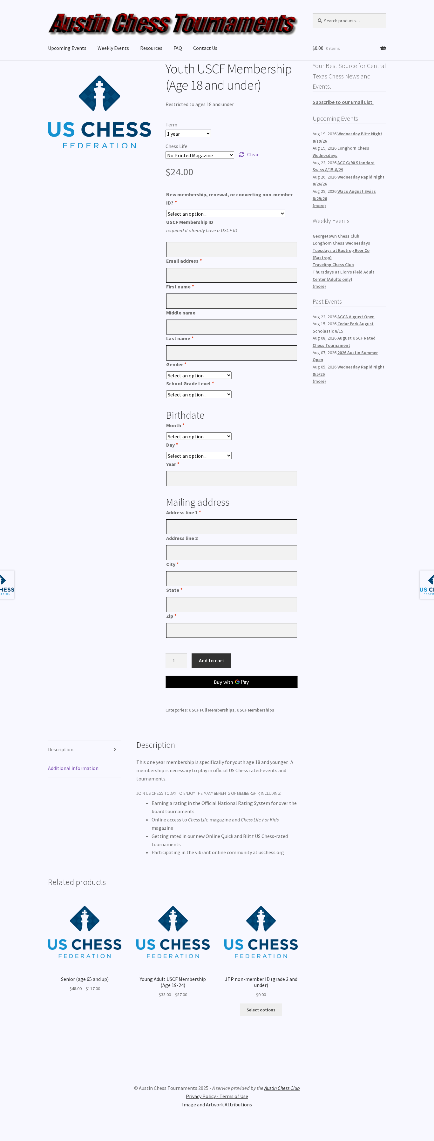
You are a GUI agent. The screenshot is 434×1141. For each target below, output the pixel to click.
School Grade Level (190, 383)
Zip (171, 616)
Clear (253, 154)
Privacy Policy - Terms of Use (217, 1096)
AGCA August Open (356, 317)
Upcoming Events (67, 48)
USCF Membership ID (189, 222)
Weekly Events (113, 48)
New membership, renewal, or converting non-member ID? (229, 198)
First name (179, 286)
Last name (179, 338)
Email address (183, 261)
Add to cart (211, 660)
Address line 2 (182, 538)
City (172, 564)
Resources (151, 48)
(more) (319, 205)
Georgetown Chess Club (336, 236)
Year (172, 464)
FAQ (177, 48)
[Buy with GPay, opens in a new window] (232, 682)
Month (175, 425)
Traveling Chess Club (333, 264)
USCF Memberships (255, 710)
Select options (261, 1010)
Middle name (180, 312)
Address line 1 (183, 512)
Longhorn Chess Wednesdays (341, 243)
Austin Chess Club (282, 1088)
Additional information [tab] (73, 768)
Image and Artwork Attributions (217, 1104)
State (174, 590)
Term (171, 124)
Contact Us (205, 48)
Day (172, 445)
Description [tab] (60, 749)
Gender (176, 364)
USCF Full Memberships (211, 710)
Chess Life (176, 146)
